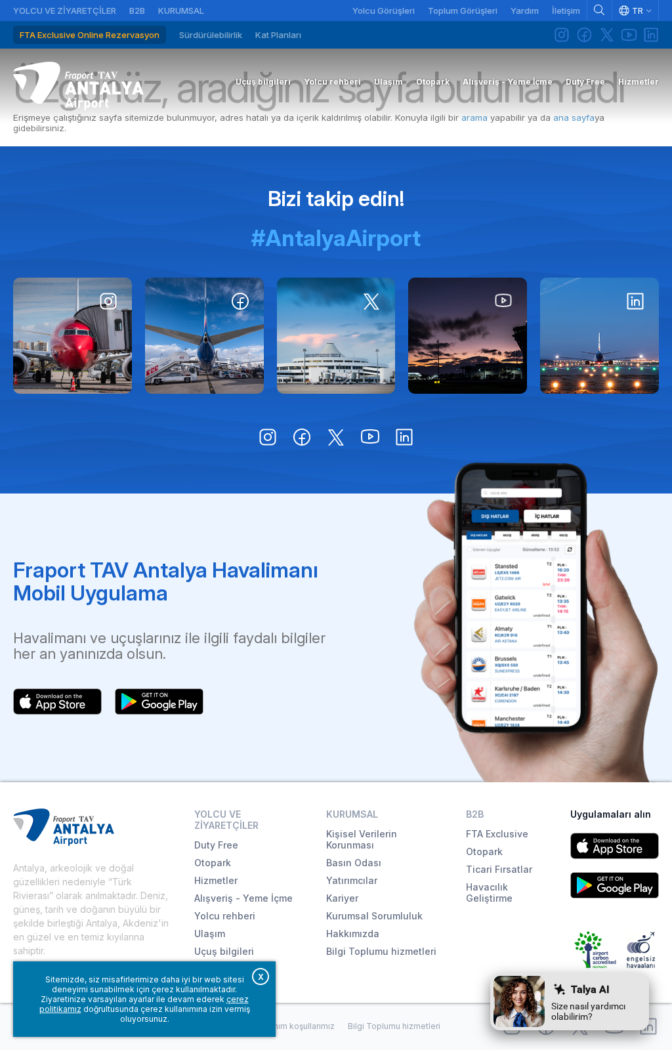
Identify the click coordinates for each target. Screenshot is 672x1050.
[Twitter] (606, 35)
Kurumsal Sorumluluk (374, 915)
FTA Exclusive (497, 833)
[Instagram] (562, 35)
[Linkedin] (651, 35)
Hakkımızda (352, 933)
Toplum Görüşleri (462, 10)
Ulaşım (209, 933)
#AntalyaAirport (336, 237)
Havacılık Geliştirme (489, 892)
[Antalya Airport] (78, 86)
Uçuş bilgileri (224, 951)
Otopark (212, 862)
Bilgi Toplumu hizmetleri (381, 951)
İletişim (566, 10)
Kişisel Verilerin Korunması (361, 839)
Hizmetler (216, 880)
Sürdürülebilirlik (210, 35)
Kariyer (342, 898)
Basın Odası (353, 862)
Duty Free (216, 844)
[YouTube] (629, 35)
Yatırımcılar (351, 880)
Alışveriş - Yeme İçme (243, 898)
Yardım (525, 10)
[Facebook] (584, 35)
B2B (137, 10)
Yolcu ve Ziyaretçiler (64, 10)
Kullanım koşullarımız (295, 1026)
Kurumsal (181, 10)
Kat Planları (278, 35)
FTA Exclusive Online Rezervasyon (89, 35)
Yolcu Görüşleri (383, 10)
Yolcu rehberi (224, 915)
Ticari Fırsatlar (499, 869)
